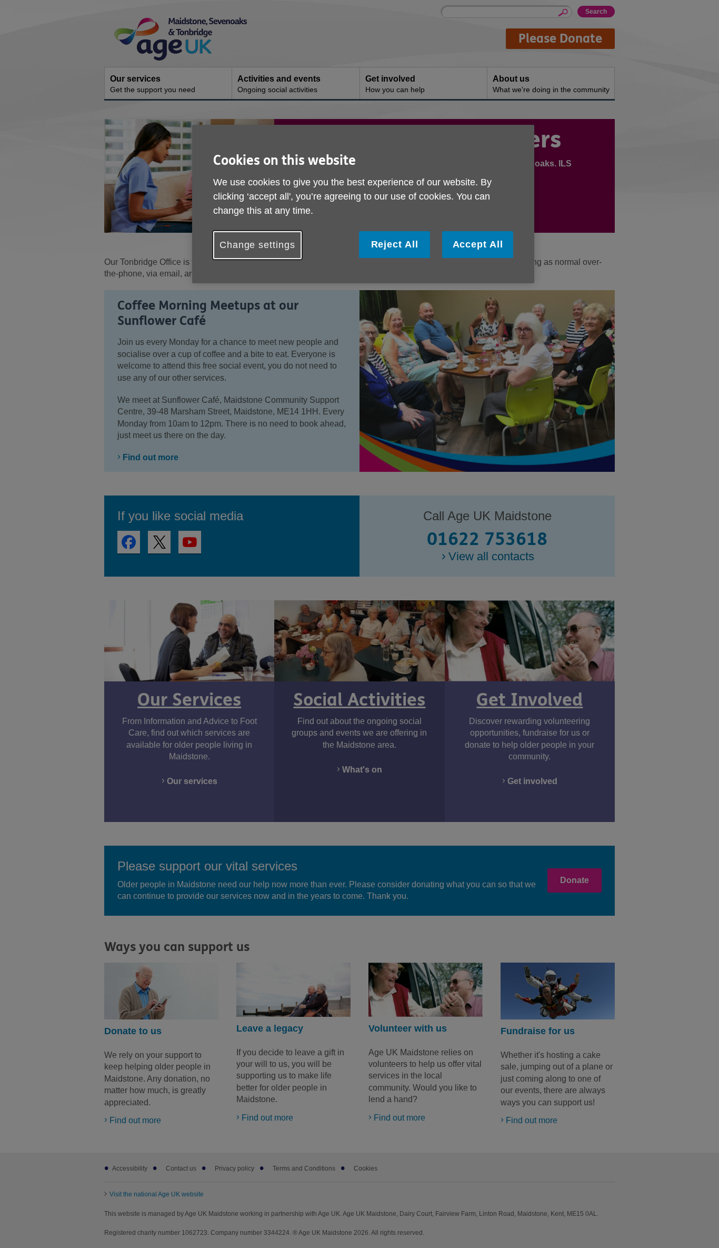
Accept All (478, 244)
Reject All (394, 244)
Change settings (257, 245)
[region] (363, 204)
